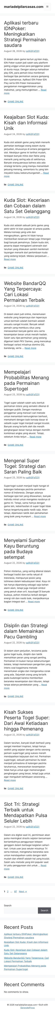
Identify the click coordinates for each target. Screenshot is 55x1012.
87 (16, 891)
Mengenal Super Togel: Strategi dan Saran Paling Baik (25, 466)
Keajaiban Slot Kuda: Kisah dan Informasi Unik (26, 122)
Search (7, 905)
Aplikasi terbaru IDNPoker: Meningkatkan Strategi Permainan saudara (25, 34)
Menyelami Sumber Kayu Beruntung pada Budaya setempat (25, 548)
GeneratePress (27, 1007)
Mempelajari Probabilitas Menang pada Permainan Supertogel (26, 380)
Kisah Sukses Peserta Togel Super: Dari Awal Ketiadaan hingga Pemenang (27, 720)
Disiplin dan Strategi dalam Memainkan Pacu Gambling (26, 631)
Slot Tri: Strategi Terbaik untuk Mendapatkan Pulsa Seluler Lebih (25, 812)
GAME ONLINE (15, 101)
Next (23, 891)
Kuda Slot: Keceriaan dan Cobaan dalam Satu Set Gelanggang (27, 205)
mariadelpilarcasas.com (23, 7)
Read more (10, 259)
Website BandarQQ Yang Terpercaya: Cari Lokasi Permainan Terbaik (25, 291)
